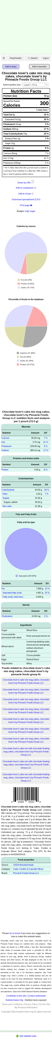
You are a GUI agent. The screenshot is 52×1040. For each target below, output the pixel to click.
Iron (3, 442)
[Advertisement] (26, 27)
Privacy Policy (31, 1004)
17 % (45, 450)
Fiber (5, 494)
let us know (14, 933)
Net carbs (7, 506)
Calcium (5, 438)
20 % (46, 490)
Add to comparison (25, 188)
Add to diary (11, 66)
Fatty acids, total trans (13, 597)
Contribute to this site (16, 996)
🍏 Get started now (26, 1036)
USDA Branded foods (23, 865)
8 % (45, 470)
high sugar (30, 211)
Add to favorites (39, 66)
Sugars (6, 498)
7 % (45, 438)
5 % (45, 446)
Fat (3, 589)
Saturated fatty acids (12, 593)
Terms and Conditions (12, 1004)
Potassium (6, 446)
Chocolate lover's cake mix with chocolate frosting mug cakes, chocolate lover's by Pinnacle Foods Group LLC (26, 751)
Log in (46, 58)
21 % (45, 442)
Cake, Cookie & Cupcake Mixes (28, 869)
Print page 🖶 (26, 205)
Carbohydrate (7, 490)
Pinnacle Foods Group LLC (26, 873)
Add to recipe (24, 194)
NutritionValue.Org (14, 1000)
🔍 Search (33, 58)
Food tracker (16, 58)
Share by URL (24, 183)
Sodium (5, 450)
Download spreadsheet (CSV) (26, 199)
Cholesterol (6, 616)
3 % (46, 616)
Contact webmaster (37, 996)
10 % (47, 589)
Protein (4, 470)
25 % (47, 593)
